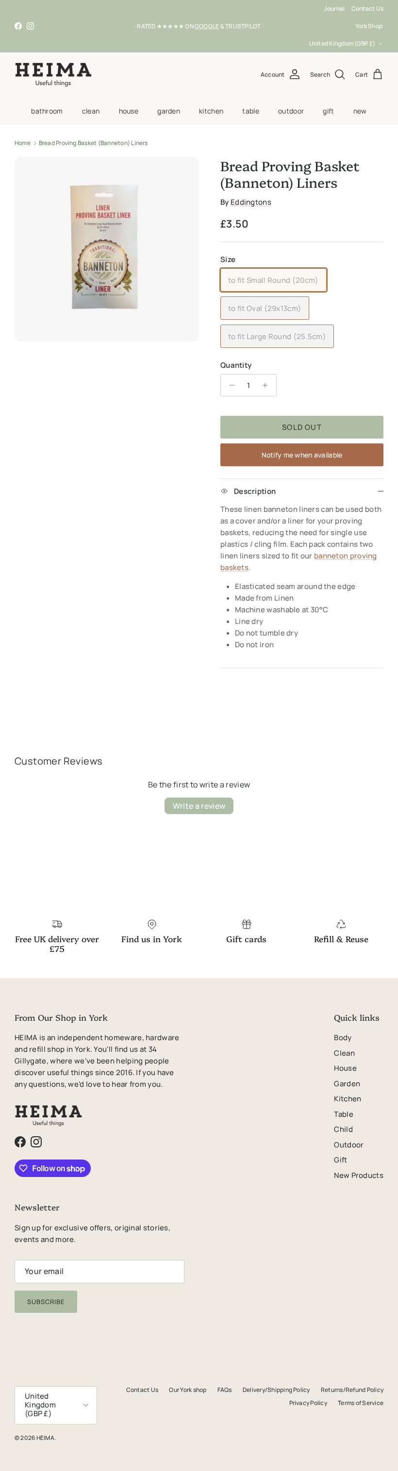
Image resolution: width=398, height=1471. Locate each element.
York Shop (368, 26)
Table (250, 110)
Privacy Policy (308, 1403)
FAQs (224, 1390)
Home (23, 143)
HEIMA (45, 1438)
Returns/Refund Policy (352, 1390)
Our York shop (187, 1390)
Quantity (235, 365)
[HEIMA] (53, 74)
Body (342, 1037)
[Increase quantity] (267, 385)
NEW (360, 110)
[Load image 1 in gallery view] (107, 249)
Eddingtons (251, 202)
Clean (91, 110)
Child (343, 1129)
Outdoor (291, 110)
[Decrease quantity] (229, 385)
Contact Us (367, 8)
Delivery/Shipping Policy (276, 1390)
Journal (334, 8)
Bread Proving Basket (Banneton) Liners (93, 143)
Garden (168, 110)
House (128, 110)
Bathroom (47, 110)
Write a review (199, 806)
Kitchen (211, 110)
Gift (328, 110)
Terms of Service (360, 1403)
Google (207, 26)
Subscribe (46, 1301)
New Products (358, 1175)
